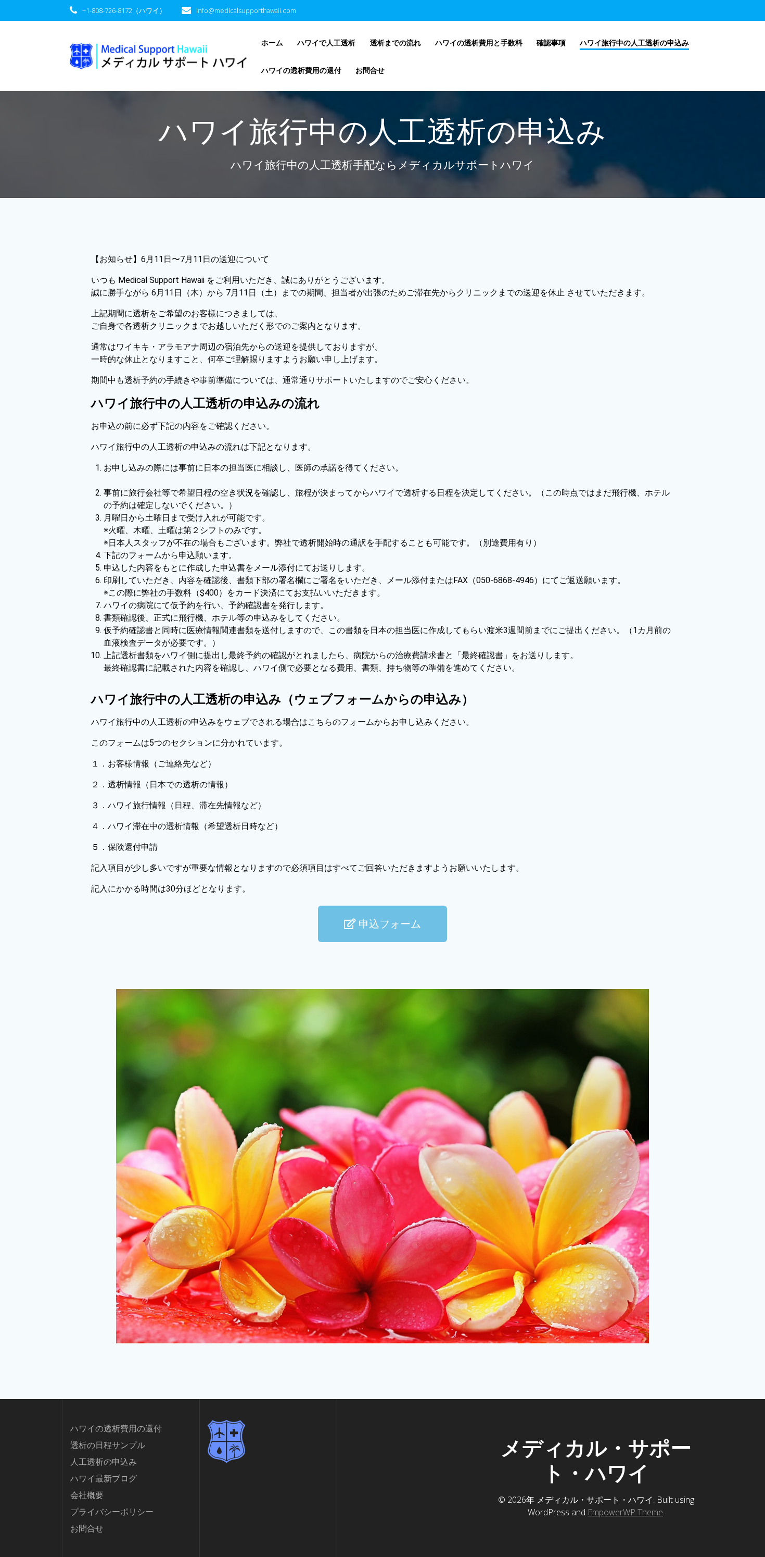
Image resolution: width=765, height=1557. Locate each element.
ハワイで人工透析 (326, 42)
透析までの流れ (395, 42)
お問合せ (370, 70)
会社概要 (87, 1495)
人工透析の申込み (103, 1461)
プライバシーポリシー (112, 1511)
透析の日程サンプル (107, 1445)
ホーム (272, 42)
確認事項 (551, 42)
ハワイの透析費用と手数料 (478, 42)
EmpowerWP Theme (625, 1512)
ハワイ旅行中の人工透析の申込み (634, 42)
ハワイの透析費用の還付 (301, 70)
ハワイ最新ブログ (103, 1478)
